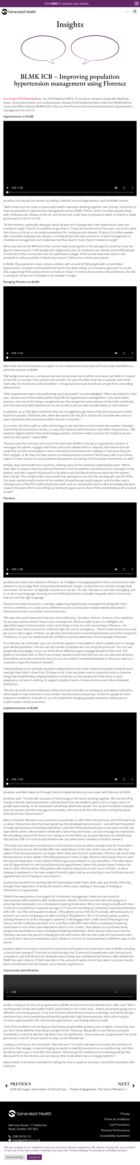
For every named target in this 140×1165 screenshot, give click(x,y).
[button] (135, 11)
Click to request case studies (66, 3)
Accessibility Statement (115, 1136)
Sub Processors (120, 1125)
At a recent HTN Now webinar (22, 99)
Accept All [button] (34, 1157)
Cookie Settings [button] (14, 1157)
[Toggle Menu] (127, 12)
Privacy (125, 1114)
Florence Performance (115, 1130)
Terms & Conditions (117, 1119)
